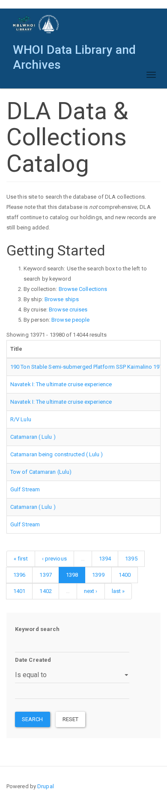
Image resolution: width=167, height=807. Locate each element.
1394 (105, 558)
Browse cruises (68, 309)
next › (91, 591)
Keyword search (37, 629)
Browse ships (62, 299)
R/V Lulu (20, 419)
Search (32, 719)
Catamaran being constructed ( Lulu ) (56, 454)
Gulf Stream (25, 489)
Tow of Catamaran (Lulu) (41, 472)
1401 (19, 591)
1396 (19, 575)
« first (21, 558)
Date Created (33, 660)
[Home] (36, 24)
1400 (125, 575)
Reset (71, 719)
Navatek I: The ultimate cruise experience (61, 384)
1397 (45, 575)
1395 (131, 558)
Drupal (45, 786)
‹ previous (54, 558)
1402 (45, 591)
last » (118, 591)
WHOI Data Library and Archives (74, 52)
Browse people (70, 320)
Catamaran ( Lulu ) (33, 437)
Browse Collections (83, 289)
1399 (98, 575)
